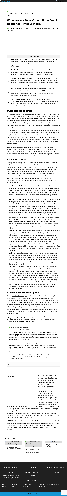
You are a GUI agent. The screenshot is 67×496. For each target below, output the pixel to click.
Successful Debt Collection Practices (14, 448)
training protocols (18, 169)
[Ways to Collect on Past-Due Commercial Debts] (33, 444)
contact (9, 321)
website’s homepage (18, 296)
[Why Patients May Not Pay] (53, 442)
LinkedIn (56, 472)
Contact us (17, 415)
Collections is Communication (25, 137)
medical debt (54, 317)
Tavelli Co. (12, 130)
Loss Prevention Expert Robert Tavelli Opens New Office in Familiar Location (30, 354)
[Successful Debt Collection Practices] (13, 443)
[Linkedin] (8, 364)
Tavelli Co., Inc (43, 376)
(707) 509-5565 (35, 480)
